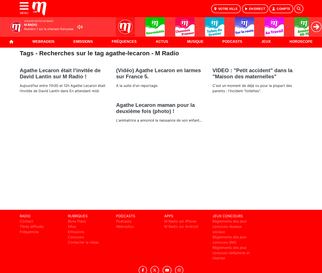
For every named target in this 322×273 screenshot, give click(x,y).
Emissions (83, 41)
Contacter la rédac (83, 242)
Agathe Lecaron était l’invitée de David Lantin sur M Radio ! (60, 73)
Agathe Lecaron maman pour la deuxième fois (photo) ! (155, 108)
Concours (76, 237)
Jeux (266, 41)
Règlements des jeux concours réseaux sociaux (229, 226)
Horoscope (301, 41)
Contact (26, 221)
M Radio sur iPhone (180, 221)
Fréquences (124, 41)
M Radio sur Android (181, 226)
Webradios (43, 41)
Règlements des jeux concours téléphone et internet (231, 252)
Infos (72, 226)
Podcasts (232, 41)
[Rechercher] (298, 8)
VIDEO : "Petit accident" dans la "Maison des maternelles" (252, 73)
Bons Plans (77, 221)
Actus (162, 41)
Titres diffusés (31, 226)
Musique (195, 41)
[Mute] (80, 27)
